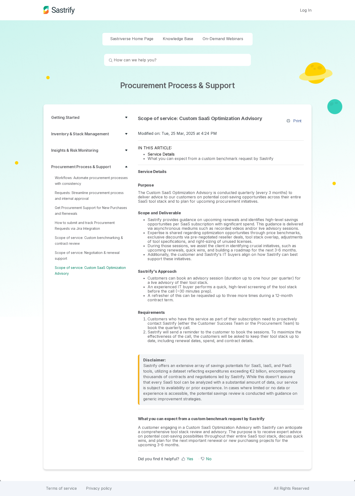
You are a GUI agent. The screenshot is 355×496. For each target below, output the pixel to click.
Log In (306, 10)
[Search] (108, 61)
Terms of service (61, 488)
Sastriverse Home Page (131, 38)
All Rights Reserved (291, 488)
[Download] (168, 189)
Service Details (161, 154)
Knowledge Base (178, 38)
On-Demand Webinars (223, 38)
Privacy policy (99, 488)
